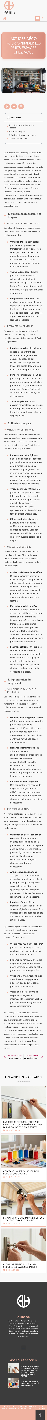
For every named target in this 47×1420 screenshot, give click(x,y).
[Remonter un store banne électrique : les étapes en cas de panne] (23, 1198)
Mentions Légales (27, 1409)
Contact (6, 1406)
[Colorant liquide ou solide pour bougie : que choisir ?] (23, 1151)
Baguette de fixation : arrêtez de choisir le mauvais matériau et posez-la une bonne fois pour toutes (23, 1125)
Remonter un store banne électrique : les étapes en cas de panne (23, 1219)
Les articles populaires (19, 138)
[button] (37, 18)
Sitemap (41, 1409)
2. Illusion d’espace (17, 131)
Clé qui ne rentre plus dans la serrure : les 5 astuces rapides (20, 1265)
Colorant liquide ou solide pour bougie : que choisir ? (21, 1172)
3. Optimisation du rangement (22, 135)
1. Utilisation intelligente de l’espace (21, 126)
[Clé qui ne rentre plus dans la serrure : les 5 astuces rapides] (23, 1244)
